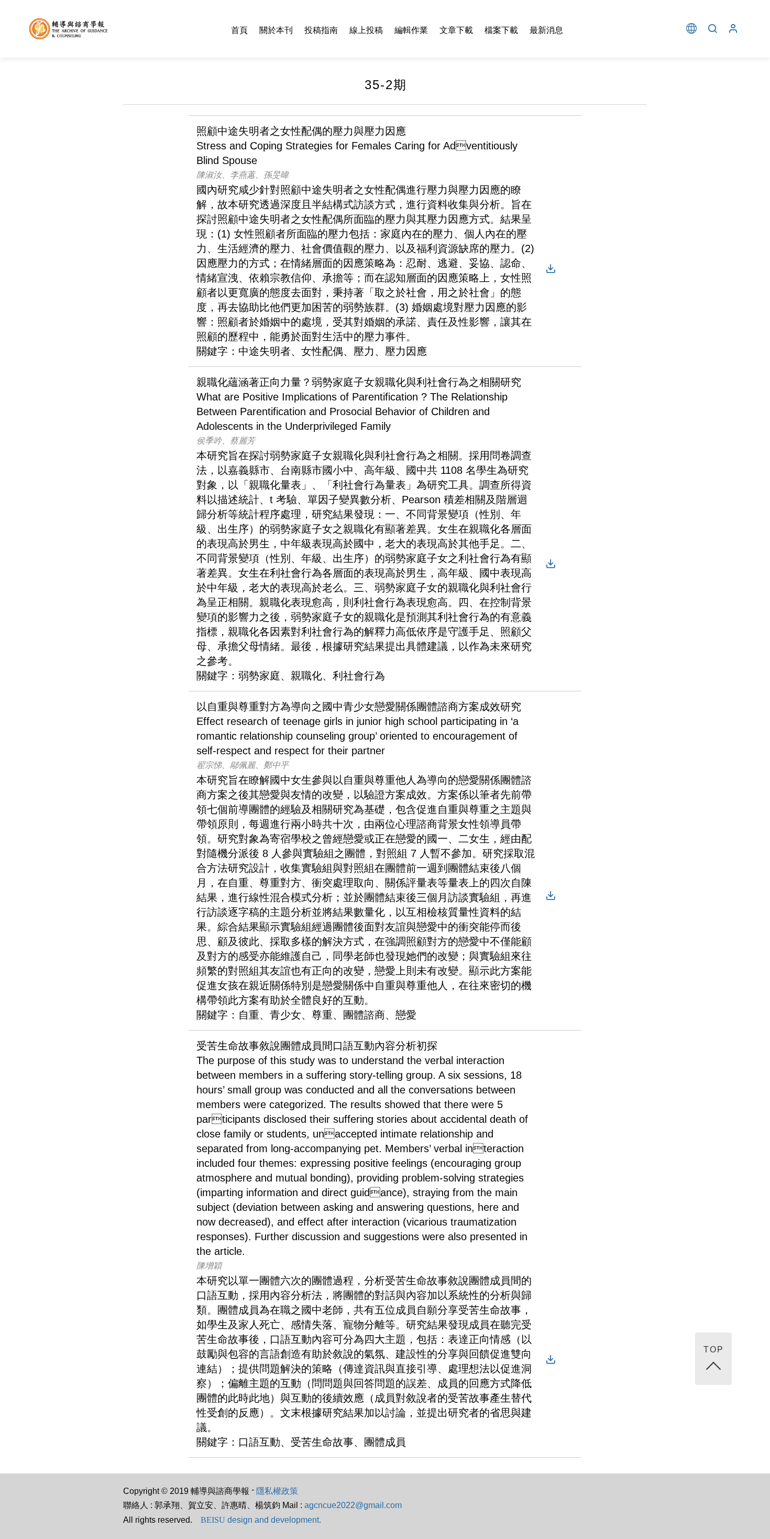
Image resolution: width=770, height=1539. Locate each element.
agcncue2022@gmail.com (353, 1505)
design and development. (261, 1519)
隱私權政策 (277, 1491)
